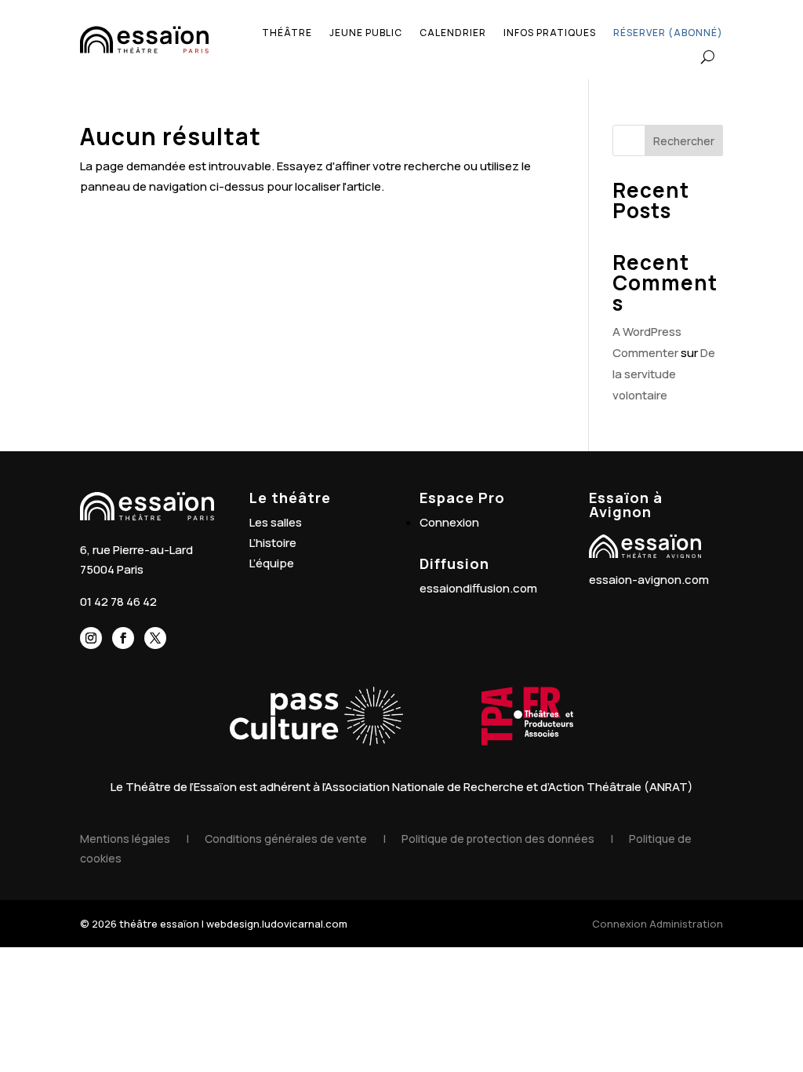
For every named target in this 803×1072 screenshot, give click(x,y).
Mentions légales (125, 838)
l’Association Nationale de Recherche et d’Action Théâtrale (481, 786)
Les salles (275, 522)
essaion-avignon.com (649, 579)
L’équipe (271, 563)
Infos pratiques (549, 32)
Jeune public (365, 32)
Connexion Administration (657, 924)
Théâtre (287, 32)
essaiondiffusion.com (478, 588)
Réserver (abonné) (668, 32)
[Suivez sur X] (155, 638)
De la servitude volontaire (663, 374)
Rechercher (683, 140)
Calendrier (453, 32)
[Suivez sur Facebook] (123, 638)
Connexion (449, 522)
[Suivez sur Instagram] (91, 638)
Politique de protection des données (498, 838)
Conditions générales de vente (286, 838)
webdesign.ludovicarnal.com (276, 924)
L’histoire (272, 542)
